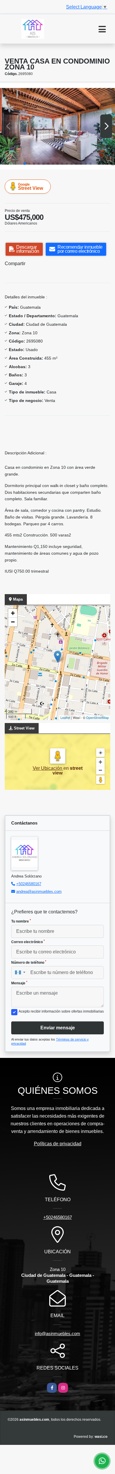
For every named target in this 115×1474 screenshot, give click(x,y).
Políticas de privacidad (57, 1143)
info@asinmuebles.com (57, 1333)
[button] (24, 163)
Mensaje (19, 983)
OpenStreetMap (97, 717)
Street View (30, 186)
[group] (57, 126)
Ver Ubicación (48, 768)
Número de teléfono (28, 962)
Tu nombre (21, 921)
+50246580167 (28, 884)
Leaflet (65, 717)
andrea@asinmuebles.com (39, 891)
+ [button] (13, 613)
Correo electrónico (28, 941)
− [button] (13, 622)
